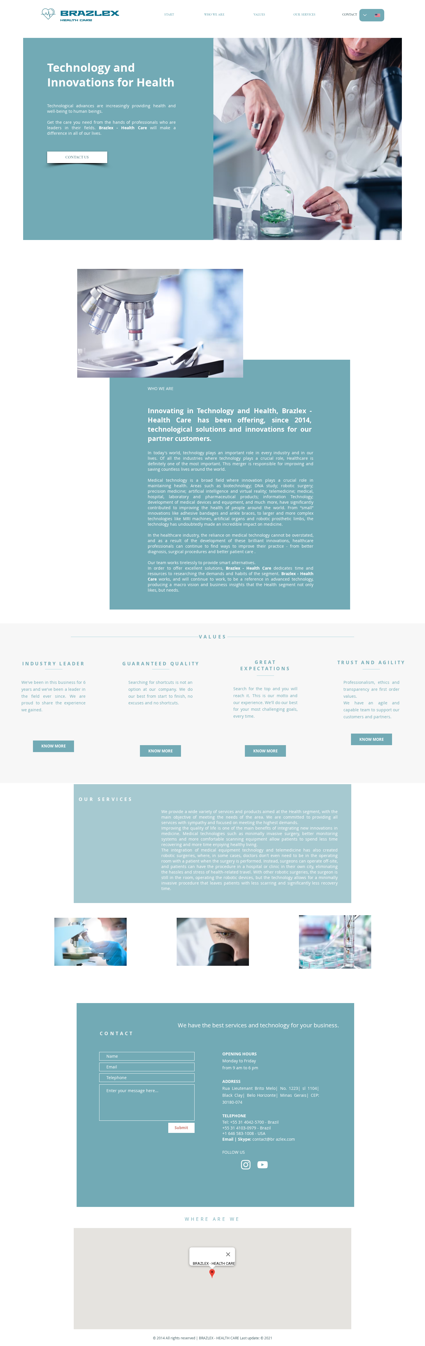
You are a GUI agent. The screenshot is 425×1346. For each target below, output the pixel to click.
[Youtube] (262, 1164)
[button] (160, 751)
